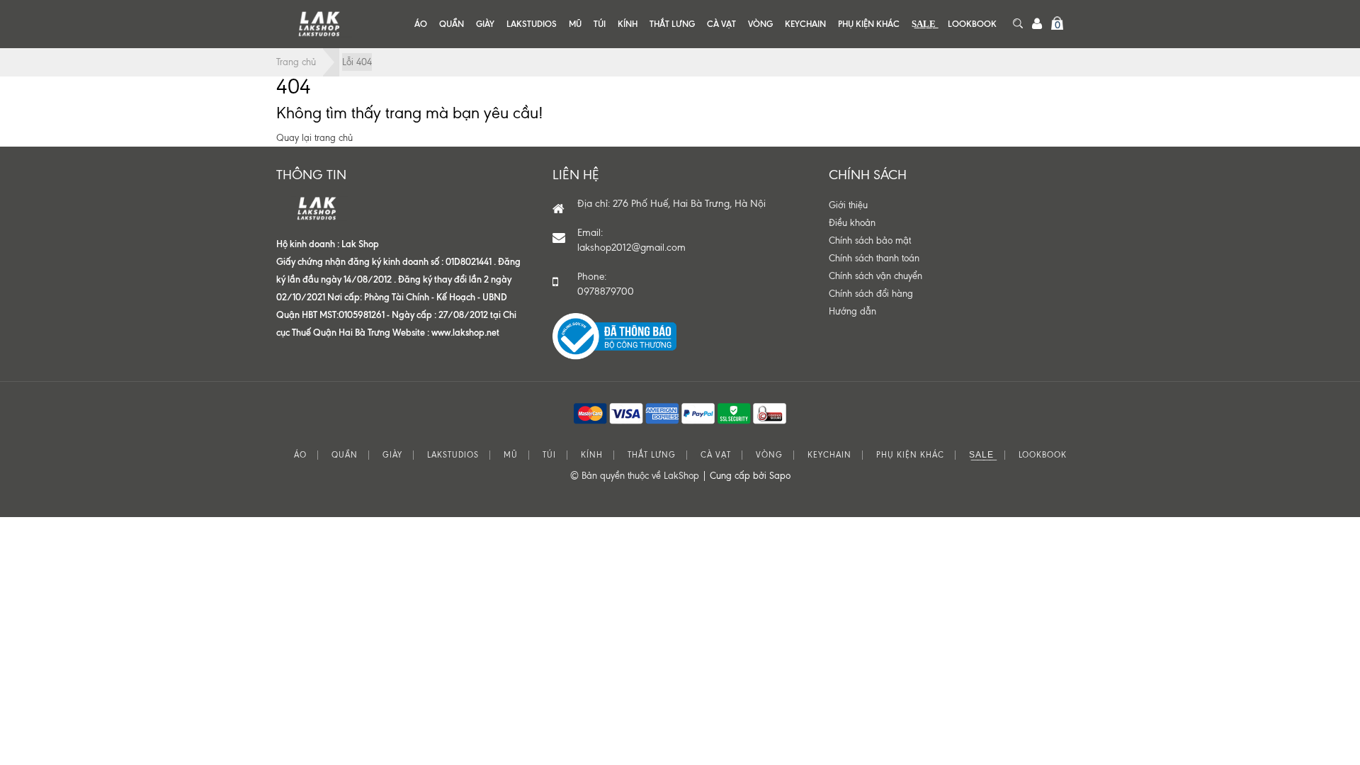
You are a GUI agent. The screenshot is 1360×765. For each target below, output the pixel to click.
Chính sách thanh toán (874, 258)
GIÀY (485, 23)
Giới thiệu (848, 205)
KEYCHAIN (805, 23)
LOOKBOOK (972, 23)
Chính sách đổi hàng (871, 293)
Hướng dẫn (852, 311)
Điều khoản (852, 222)
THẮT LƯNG (672, 23)
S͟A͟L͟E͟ (924, 23)
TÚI (600, 23)
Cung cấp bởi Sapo (750, 475)
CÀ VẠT (721, 23)
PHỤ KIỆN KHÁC (869, 23)
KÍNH (628, 23)
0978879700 (605, 291)
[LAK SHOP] (318, 24)
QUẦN (451, 23)
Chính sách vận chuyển (875, 276)
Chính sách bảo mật (870, 240)
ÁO (420, 23)
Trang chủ (296, 62)
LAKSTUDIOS (531, 23)
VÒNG (760, 23)
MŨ (575, 23)
